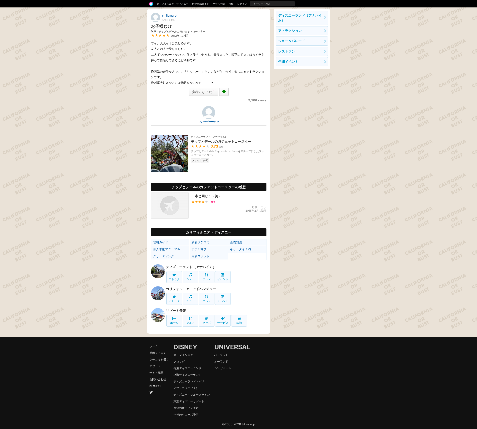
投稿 (231, 3)
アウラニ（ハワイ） (186, 388)
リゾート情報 (176, 311)
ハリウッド (221, 355)
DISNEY (185, 347)
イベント (222, 279)
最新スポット (200, 256)
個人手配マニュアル (166, 249)
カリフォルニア (183, 355)
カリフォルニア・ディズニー (172, 3)
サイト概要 (156, 372)
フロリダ (179, 361)
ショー (190, 279)
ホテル (174, 322)
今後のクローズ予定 (186, 414)
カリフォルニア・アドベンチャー (191, 289)
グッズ (207, 322)
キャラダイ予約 (240, 249)
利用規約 (155, 386)
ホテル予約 (219, 3)
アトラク (174, 279)
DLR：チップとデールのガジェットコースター (178, 31)
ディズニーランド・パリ (188, 381)
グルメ (207, 279)
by (209, 121)
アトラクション (290, 31)
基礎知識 (236, 242)
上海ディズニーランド (187, 374)
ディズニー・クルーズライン (191, 394)
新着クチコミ (200, 242)
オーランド (221, 361)
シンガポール (222, 368)
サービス (222, 322)
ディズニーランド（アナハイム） (191, 267)
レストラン (286, 51)
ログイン (242, 3)
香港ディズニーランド (187, 368)
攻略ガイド (160, 242)
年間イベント (288, 62)
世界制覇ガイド (200, 3)
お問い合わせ (157, 379)
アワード (155, 366)
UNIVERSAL (232, 347)
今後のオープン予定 (186, 408)
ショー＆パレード (291, 41)
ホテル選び (199, 249)
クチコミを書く (159, 359)
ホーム (153, 346)
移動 (239, 322)
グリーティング (163, 256)
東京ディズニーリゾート (188, 401)
